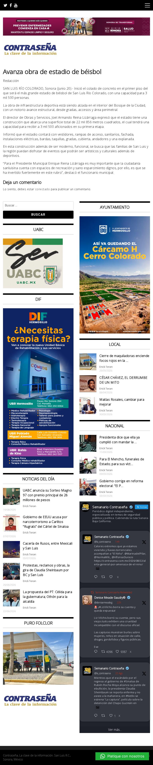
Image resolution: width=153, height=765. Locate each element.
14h (117, 541)
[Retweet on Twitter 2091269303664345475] (104, 577)
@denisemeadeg (103, 602)
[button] (122, 756)
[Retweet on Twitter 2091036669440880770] (104, 715)
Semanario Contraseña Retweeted (113, 592)
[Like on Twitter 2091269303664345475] (112, 577)
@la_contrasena (102, 541)
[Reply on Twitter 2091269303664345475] (96, 577)
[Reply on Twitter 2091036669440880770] (96, 715)
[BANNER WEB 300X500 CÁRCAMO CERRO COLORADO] (114, 332)
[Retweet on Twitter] (92, 592)
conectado (42, 189)
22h (119, 602)
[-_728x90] (76, 34)
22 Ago (119, 673)
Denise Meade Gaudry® (110, 597)
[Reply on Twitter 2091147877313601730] (96, 651)
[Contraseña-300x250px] (33, 287)
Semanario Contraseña (109, 537)
